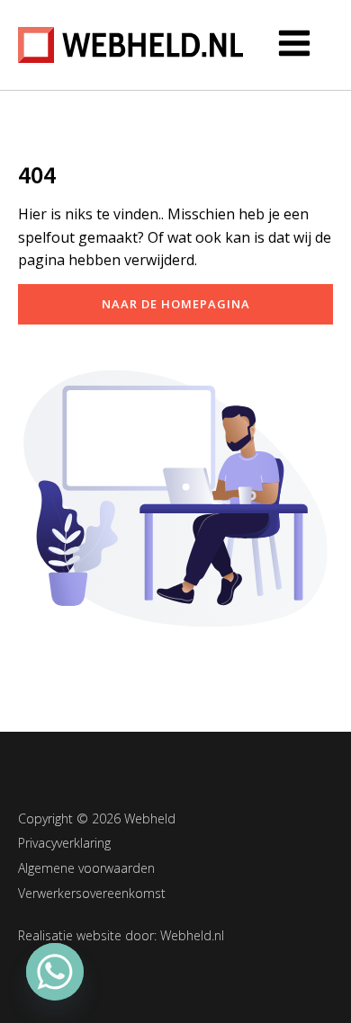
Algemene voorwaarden (86, 867)
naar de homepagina (176, 304)
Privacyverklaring (64, 842)
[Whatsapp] (55, 972)
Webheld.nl (192, 935)
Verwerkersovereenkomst (92, 893)
